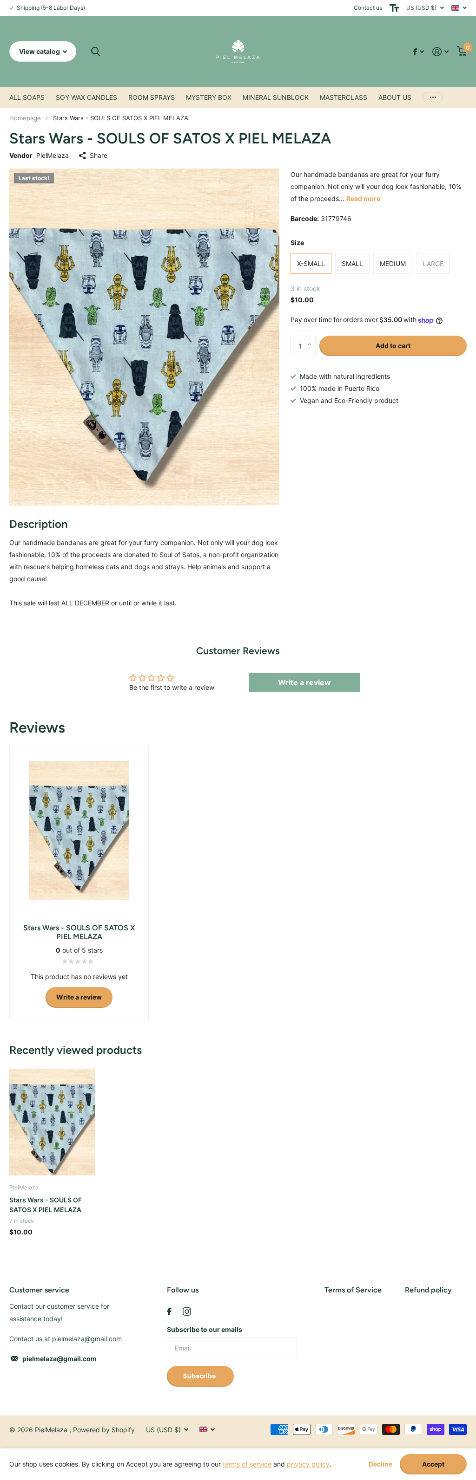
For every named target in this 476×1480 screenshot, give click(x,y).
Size (297, 243)
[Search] (95, 51)
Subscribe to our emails (204, 1329)
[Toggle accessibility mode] (394, 8)
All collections (27, 97)
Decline (380, 1464)
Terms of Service (353, 1289)
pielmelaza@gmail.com (59, 1359)
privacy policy (308, 1464)
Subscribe (200, 1376)
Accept (433, 1464)
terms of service (247, 1464)
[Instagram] (187, 1311)
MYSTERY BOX (208, 97)
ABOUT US (394, 97)
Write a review (304, 682)
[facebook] (169, 1311)
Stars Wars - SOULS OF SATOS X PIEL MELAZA (45, 1205)
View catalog (40, 51)
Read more (363, 198)
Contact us (368, 7)
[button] (312, 338)
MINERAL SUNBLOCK (276, 97)
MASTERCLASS (343, 97)
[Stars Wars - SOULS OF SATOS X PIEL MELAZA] (52, 1122)
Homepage (25, 118)
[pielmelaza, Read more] (418, 51)
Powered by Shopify (104, 1430)
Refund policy (428, 1289)
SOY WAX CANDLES (86, 97)
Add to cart (393, 346)
